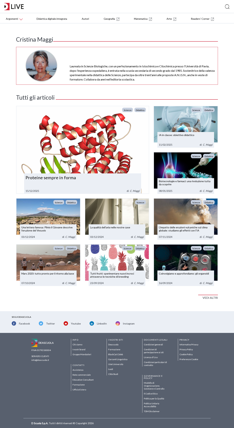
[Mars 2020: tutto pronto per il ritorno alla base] (48, 265)
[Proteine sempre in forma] (82, 150)
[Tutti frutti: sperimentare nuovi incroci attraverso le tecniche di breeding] (117, 265)
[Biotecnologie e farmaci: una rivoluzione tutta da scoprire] (186, 173)
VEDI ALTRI (210, 297)
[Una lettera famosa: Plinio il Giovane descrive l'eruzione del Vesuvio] (48, 219)
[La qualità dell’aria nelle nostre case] (117, 219)
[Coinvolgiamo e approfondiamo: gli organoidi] (186, 265)
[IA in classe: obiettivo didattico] (186, 127)
